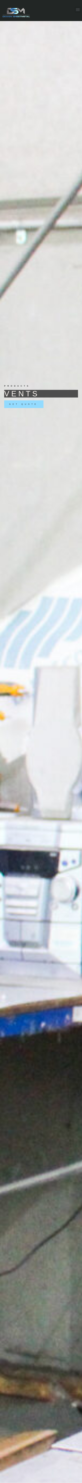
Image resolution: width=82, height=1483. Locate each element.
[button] (78, 10)
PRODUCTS (17, 386)
